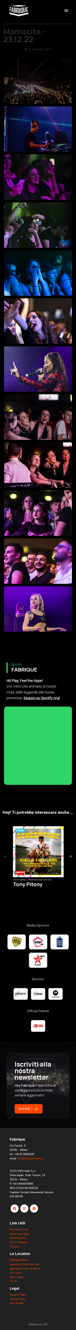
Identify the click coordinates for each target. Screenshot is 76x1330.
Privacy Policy (18, 1294)
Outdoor (14, 1246)
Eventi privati (17, 1237)
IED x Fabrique (18, 1242)
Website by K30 (38, 1324)
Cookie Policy (18, 1299)
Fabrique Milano (19, 1260)
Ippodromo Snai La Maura (25, 1268)
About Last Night (19, 1233)
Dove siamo (17, 1277)
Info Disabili (17, 1303)
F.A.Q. (13, 1281)
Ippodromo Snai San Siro (24, 1264)
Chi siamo (15, 1272)
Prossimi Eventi (19, 1229)
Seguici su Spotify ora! (42, 698)
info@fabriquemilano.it (31, 1158)
